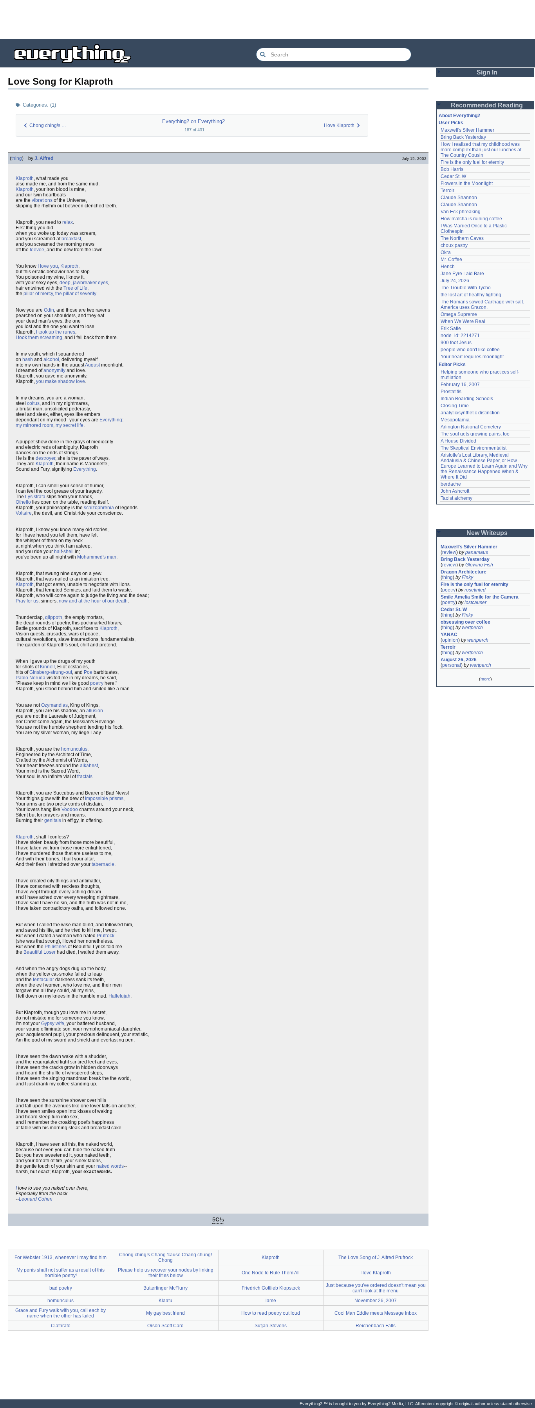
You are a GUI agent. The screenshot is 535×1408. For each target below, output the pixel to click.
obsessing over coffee (465, 622)
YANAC (449, 634)
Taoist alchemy (456, 498)
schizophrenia (99, 507)
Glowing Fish (479, 565)
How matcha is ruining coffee (471, 218)
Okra (446, 252)
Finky (467, 577)
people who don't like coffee (470, 349)
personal (451, 665)
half (58, 551)
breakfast (71, 238)
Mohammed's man (96, 557)
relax (67, 222)
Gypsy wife (52, 1023)
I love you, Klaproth (58, 266)
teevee (37, 249)
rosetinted (475, 590)
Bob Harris (452, 169)
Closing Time (455, 405)
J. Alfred (43, 158)
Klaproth (25, 178)
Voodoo (69, 809)
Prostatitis (451, 391)
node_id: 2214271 (460, 335)
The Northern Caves (462, 238)
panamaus (476, 552)
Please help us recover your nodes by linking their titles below (165, 1272)
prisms (116, 798)
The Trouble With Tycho (466, 287)
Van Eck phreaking (461, 211)
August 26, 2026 (459, 659)
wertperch (472, 627)
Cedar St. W (453, 176)
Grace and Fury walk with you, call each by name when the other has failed (60, 1313)
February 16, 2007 (460, 384)
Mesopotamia (455, 420)
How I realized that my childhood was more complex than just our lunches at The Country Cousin (481, 150)
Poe (88, 672)
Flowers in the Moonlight (467, 183)
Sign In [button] (487, 72)
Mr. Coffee (451, 259)
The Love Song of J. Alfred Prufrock (375, 1257)
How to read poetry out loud (270, 1313)
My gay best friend (165, 1313)
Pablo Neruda (30, 677)
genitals (52, 820)
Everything (110, 420)
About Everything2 (459, 115)
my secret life (69, 425)
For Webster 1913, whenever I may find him (60, 1257)
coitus (33, 403)
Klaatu (165, 1300)
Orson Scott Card (165, 1325)
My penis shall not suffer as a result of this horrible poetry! (60, 1272)
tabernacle (103, 864)
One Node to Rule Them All (271, 1273)
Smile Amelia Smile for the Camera (480, 597)
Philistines (56, 946)
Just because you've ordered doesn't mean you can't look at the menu (376, 1288)
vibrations (42, 200)
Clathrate (60, 1325)
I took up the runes (55, 332)
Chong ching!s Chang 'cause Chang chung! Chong (165, 1257)
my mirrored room (34, 425)
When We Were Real (463, 321)
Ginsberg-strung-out (50, 672)
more (485, 679)
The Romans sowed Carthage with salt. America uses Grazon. (483, 304)
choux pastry (454, 245)
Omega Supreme (459, 314)
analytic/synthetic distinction (470, 413)
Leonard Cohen (35, 1199)
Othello (23, 502)
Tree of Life (75, 288)
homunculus (74, 749)
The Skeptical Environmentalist (473, 448)
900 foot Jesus (456, 342)
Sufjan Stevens (271, 1325)
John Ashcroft (455, 491)
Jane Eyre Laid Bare (462, 273)
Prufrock (105, 935)
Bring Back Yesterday (463, 137)
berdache (451, 484)
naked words (110, 1166)
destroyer (45, 458)
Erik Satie (451, 328)
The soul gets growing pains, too (475, 434)
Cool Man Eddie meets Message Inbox (375, 1313)
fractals (84, 776)
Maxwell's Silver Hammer (467, 130)
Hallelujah (119, 996)
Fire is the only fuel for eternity (472, 162)
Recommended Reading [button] (487, 105)
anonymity (54, 370)
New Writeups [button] (487, 533)
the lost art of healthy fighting (471, 295)
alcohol (51, 359)
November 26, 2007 (375, 1300)
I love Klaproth (375, 1273)
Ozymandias (54, 705)
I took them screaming (39, 337)
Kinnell (47, 667)
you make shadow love (60, 381)
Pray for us (27, 601)
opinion (450, 640)
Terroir (447, 190)
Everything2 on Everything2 (193, 121)
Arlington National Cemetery (471, 427)
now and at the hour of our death (93, 601)
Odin (49, 310)
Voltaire (24, 513)
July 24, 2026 (455, 280)
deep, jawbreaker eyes (84, 282)
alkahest (89, 765)
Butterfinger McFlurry (165, 1288)
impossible (96, 798)
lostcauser (475, 602)
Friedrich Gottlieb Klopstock (271, 1288)
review (449, 552)
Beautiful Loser (39, 952)
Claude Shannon (459, 197)
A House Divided (458, 441)
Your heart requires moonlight (472, 356)
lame (271, 1300)
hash (27, 359)
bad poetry (60, 1288)
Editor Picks (452, 364)
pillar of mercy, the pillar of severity (59, 293)
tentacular (43, 979)
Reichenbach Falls (376, 1325)
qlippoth (53, 617)
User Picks (451, 122)
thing (16, 158)
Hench (448, 266)
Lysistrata (35, 496)
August (92, 365)
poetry (96, 683)
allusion (94, 710)
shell (68, 551)
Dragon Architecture (463, 572)
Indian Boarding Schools (467, 398)
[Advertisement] (267, 19)
